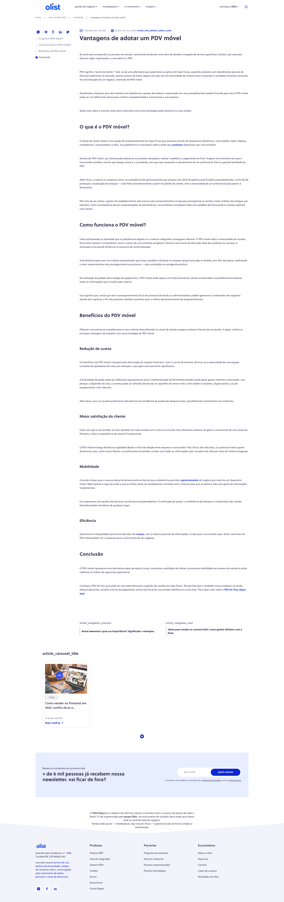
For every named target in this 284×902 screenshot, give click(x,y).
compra (139, 534)
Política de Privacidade (211, 780)
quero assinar (225, 772)
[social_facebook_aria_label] (47, 891)
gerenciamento (190, 480)
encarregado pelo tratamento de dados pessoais (53, 873)
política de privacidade (48, 866)
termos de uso (61, 862)
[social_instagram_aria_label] (39, 891)
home (38, 18)
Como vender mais (57, 18)
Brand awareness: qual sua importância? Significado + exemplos (118, 631)
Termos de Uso (235, 780)
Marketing (78, 18)
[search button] (246, 7)
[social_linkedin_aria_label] (55, 891)
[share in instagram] (38, 32)
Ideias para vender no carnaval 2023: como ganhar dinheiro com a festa (205, 631)
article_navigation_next (179, 623)
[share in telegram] (46, 32)
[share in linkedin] (60, 32)
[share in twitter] (68, 32)
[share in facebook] (53, 32)
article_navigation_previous (95, 623)
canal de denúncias (57, 877)
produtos (177, 145)
